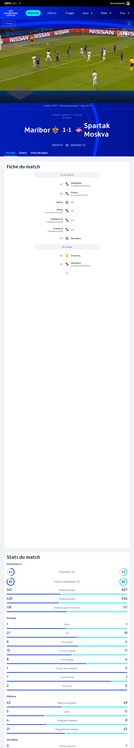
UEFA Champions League (11, 13)
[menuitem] (33, 13)
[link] (33, 13)
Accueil (10, 152)
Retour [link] (10, 23)
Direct (23, 152)
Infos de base (39, 152)
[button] (87, 13)
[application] (67, 65)
